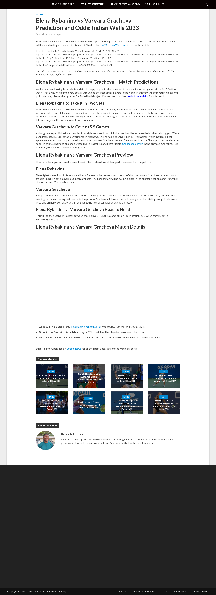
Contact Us (164, 591)
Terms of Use (199, 591)
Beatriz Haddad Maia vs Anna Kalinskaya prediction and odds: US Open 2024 (89, 378)
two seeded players (132, 143)
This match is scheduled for (86, 326)
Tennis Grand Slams (63, 4)
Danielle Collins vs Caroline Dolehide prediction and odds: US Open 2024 (164, 404)
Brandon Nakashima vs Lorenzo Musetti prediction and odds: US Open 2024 (52, 404)
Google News (74, 348)
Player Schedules (154, 4)
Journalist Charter (144, 591)
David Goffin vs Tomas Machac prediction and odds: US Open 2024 (127, 378)
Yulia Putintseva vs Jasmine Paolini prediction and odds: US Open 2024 (164, 378)
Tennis (39, 14)
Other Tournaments (92, 4)
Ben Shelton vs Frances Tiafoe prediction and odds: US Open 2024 (89, 405)
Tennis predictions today (125, 4)
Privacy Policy (182, 591)
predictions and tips (137, 96)
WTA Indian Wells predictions (118, 45)
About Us (124, 591)
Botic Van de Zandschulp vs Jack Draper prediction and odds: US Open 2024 (52, 378)
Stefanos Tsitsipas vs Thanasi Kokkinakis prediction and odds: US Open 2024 (127, 404)
